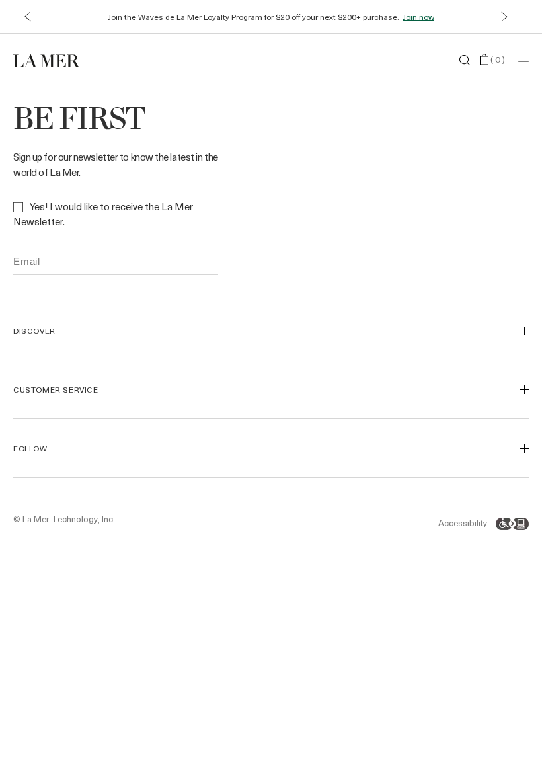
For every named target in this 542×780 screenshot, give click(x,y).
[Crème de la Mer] (99, 60)
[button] (27, 17)
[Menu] (523, 60)
